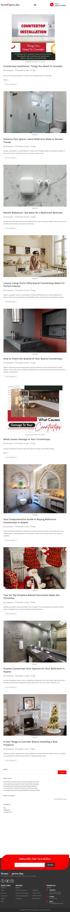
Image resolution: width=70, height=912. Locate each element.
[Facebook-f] (3, 881)
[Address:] (47, 890)
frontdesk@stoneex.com (56, 903)
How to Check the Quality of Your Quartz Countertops (32, 358)
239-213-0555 (53, 898)
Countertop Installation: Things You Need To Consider (32, 66)
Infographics (6, 810)
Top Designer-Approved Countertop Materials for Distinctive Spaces (21, 790)
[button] (34, 4)
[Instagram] (12, 881)
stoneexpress (10, 70)
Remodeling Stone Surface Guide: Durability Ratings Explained (20, 786)
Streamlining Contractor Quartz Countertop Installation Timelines (21, 782)
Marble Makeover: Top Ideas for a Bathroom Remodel (33, 212)
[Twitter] (7, 881)
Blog (34, 70)
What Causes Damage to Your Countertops (26, 439)
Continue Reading (11, 84)
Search (5, 769)
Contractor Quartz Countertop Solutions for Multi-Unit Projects (20, 788)
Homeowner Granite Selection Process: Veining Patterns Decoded (21, 784)
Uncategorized (7, 812)
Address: (52, 890)
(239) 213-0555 (60, 5)
